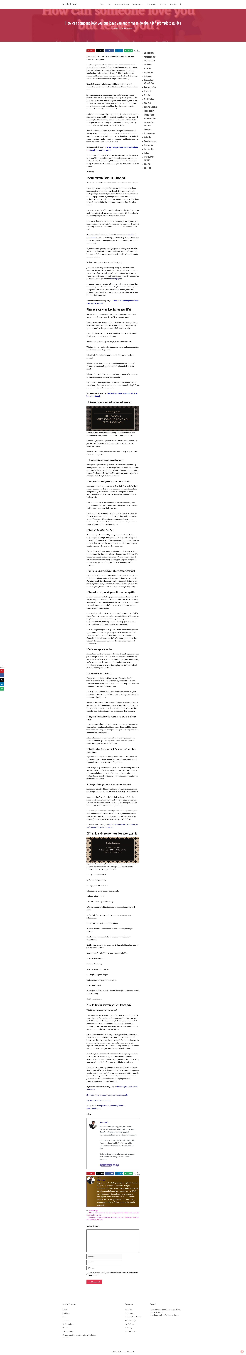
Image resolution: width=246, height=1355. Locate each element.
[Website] (117, 1165)
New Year (147, 102)
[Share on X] (2, 680)
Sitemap (65, 1338)
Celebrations (137, 4)
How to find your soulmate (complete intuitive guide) (107, 1095)
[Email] (114, 1165)
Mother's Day (149, 98)
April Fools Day (149, 56)
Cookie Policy (67, 1324)
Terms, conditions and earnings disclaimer (79, 1335)
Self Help (163, 4)
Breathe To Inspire (70, 4)
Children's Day (149, 60)
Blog (109, 4)
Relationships (151, 4)
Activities (148, 137)
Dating (146, 152)
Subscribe (173, 4)
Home (102, 4)
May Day (147, 95)
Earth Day (147, 68)
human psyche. (116, 279)
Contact (65, 1320)
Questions (148, 129)
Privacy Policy (68, 1331)
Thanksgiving (149, 114)
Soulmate (147, 163)
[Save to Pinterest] (2, 671)
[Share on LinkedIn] (2, 684)
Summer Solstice (150, 106)
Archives (65, 1313)
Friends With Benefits (149, 158)
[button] (181, 4)
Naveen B (104, 1122)
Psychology (148, 145)
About (64, 1310)
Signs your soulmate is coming (98, 1100)
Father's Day (148, 72)
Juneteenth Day (150, 87)
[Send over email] (2, 689)
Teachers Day (149, 110)
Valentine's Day (150, 118)
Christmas (148, 64)
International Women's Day (149, 82)
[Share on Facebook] (2, 675)
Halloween (148, 76)
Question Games (150, 141)
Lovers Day (148, 91)
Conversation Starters (121, 4)
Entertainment (149, 133)
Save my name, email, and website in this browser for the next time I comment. (113, 1274)
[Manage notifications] (242, 1351)
